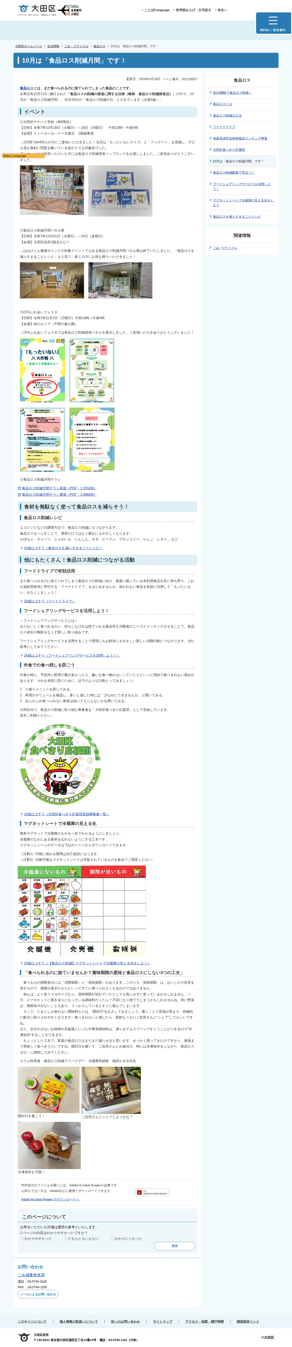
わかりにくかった (128, 1238)
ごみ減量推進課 (31, 1275)
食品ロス (99, 46)
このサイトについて (32, 1321)
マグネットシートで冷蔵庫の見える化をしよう (243, 202)
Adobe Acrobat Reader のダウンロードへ (50, 1199)
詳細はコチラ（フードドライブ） (49, 601)
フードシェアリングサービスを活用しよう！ (242, 186)
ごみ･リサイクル (225, 248)
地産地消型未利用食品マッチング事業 (240, 138)
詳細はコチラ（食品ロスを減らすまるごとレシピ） (63, 548)
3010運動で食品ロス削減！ (232, 92)
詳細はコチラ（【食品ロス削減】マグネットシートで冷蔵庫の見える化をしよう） (87, 963)
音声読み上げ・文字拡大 (193, 10)
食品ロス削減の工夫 (227, 115)
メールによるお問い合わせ (38, 1294)
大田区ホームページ (28, 46)
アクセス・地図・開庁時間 (204, 1321)
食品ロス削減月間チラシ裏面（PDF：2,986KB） (59, 494)
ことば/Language (157, 10)
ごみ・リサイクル (76, 46)
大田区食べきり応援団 (229, 149)
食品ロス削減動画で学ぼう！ (234, 172)
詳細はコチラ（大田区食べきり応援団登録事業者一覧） (67, 814)
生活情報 (53, 46)
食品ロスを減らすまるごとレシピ (237, 216)
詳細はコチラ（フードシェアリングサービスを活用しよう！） (72, 655)
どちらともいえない (83, 1238)
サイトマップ (162, 1321)
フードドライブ (224, 127)
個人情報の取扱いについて (79, 1321)
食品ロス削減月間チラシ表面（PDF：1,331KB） (59, 488)
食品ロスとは (222, 104)
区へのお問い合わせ (125, 1321)
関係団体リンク (248, 1321)
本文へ (222, 10)
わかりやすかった (38, 1238)
